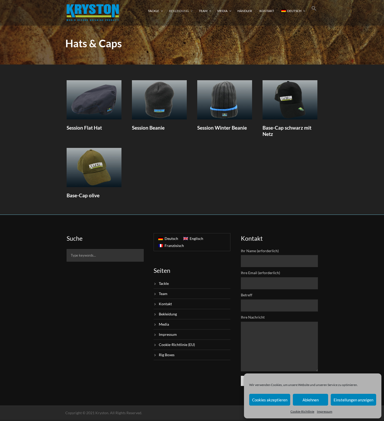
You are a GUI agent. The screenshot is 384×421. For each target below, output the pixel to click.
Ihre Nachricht (253, 317)
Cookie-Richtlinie (302, 411)
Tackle (153, 11)
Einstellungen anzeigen (353, 399)
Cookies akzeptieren (269, 399)
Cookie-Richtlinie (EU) (177, 344)
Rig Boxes (166, 355)
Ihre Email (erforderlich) (260, 272)
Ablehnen (310, 399)
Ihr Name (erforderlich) (260, 251)
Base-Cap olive (83, 195)
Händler (244, 11)
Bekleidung (179, 11)
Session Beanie (148, 128)
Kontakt (266, 11)
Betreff (246, 295)
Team (203, 11)
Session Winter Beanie (222, 128)
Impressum (324, 411)
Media (222, 11)
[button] (314, 12)
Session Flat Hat (84, 128)
